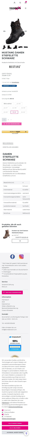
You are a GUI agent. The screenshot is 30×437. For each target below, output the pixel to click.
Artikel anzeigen (20, 241)
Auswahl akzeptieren (15, 432)
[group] (6, 234)
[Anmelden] (15, 2)
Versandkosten (15, 82)
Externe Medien (10, 412)
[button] (15, 132)
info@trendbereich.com (9, 329)
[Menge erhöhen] (8, 120)
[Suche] (20, 2)
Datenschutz (6, 304)
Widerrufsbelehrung (8, 306)
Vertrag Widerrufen (13, 292)
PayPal (7, 414)
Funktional (8, 416)
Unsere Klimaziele (7, 310)
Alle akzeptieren (15, 423)
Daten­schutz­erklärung (15, 407)
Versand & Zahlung (8, 284)
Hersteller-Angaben (10, 147)
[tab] (8, 143)
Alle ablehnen (15, 428)
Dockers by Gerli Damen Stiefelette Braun (20, 231)
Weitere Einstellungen (9, 418)
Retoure (4, 286)
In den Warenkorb (12, 124)
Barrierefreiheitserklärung (10, 308)
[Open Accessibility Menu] (26, 433)
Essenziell (8, 410)
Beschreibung (8, 143)
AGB (3, 302)
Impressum (5, 299)
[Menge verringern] (11, 120)
